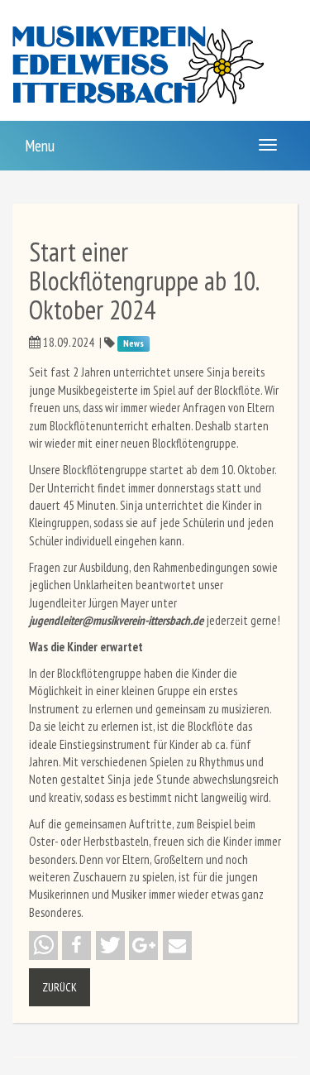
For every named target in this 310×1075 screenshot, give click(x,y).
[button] (43, 945)
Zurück (59, 987)
